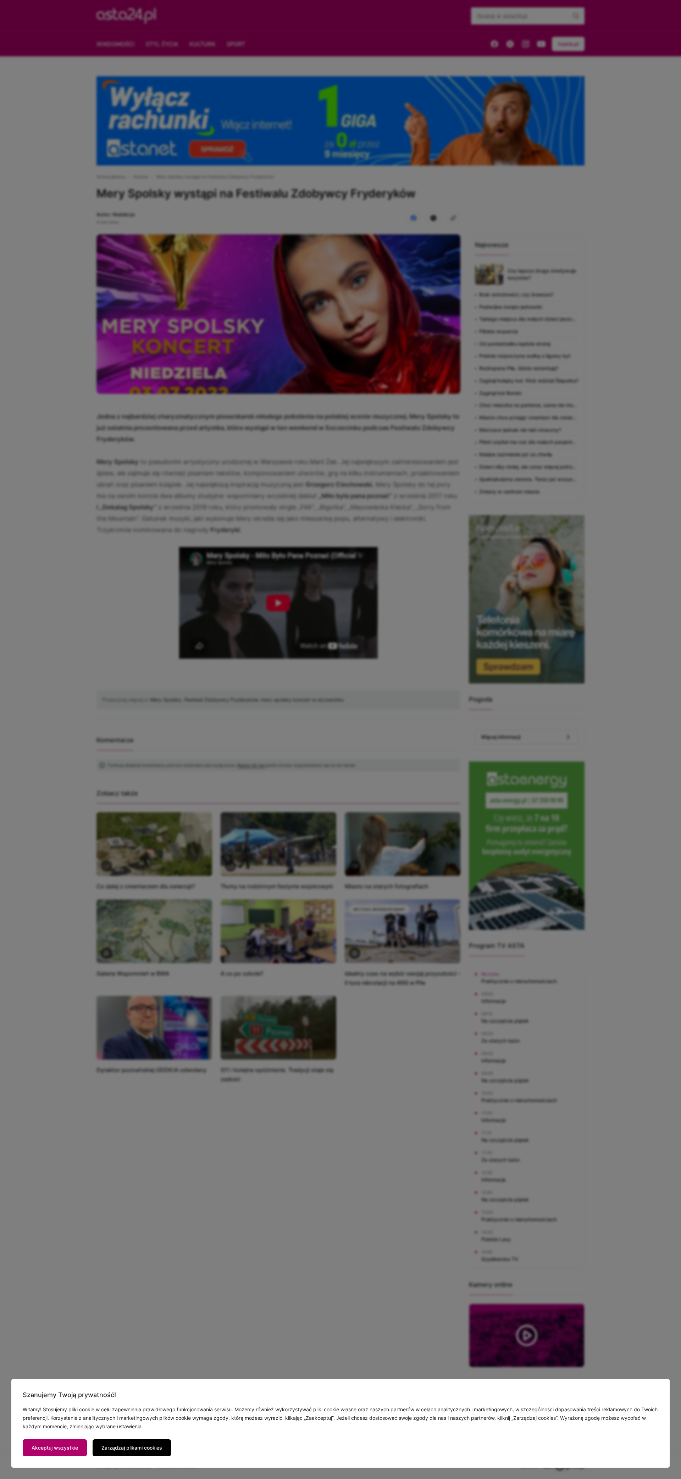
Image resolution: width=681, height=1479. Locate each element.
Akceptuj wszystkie (55, 1448)
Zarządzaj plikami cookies (131, 1448)
